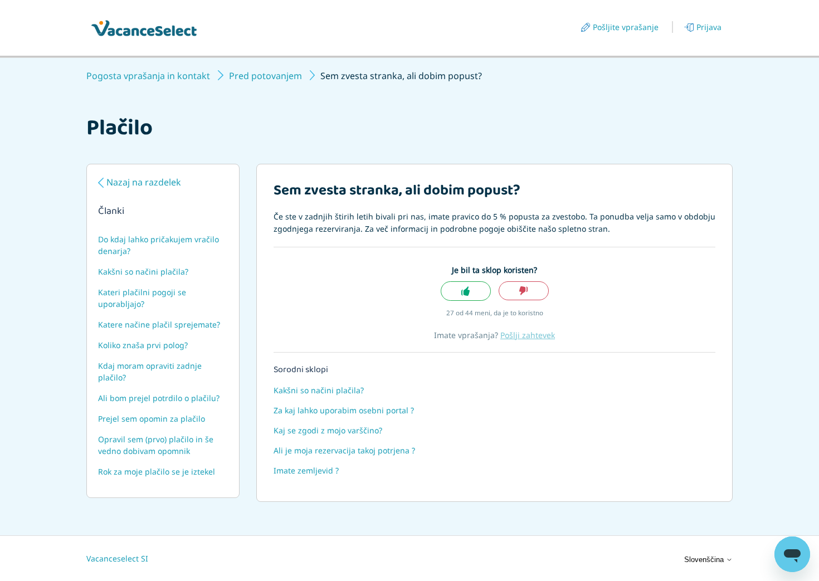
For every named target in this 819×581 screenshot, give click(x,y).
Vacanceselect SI (117, 558)
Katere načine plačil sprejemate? (159, 324)
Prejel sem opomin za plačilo (151, 418)
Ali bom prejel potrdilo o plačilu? (159, 398)
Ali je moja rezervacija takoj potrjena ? (344, 450)
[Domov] (144, 28)
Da (466, 291)
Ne (524, 291)
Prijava (709, 27)
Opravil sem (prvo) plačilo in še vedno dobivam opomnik (155, 445)
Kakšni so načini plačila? (143, 271)
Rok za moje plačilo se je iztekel (156, 471)
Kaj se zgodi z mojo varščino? (328, 430)
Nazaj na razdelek (143, 182)
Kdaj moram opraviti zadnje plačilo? (150, 371)
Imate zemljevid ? (306, 470)
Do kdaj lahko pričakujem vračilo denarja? (158, 245)
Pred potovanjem (265, 76)
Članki (111, 212)
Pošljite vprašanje (626, 27)
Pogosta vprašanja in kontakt (148, 76)
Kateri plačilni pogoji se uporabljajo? (142, 298)
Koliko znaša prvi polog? (143, 345)
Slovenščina (705, 559)
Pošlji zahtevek (527, 335)
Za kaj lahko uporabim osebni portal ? (344, 410)
